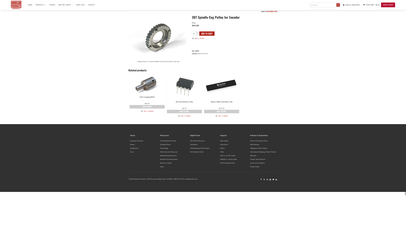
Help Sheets (224, 141)
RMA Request (254, 144)
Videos (222, 148)
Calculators (194, 144)
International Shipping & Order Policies (263, 152)
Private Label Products (257, 159)
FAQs (222, 152)
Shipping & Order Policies (258, 148)
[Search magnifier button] (338, 5)
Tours (132, 152)
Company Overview (136, 141)
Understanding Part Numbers (200, 148)
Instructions (224, 144)
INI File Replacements (227, 163)
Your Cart (372, 5)
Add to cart (207, 33)
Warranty (253, 155)
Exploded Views (165, 144)
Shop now (388, 5)
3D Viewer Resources (197, 141)
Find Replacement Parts (168, 141)
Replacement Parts (272, 11)
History (132, 144)
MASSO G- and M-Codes (228, 159)
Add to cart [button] (147, 106)
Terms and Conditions (257, 163)
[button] (198, 38)
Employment (134, 148)
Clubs (162, 167)
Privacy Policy (254, 167)
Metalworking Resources (168, 155)
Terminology (164, 148)
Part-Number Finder (197, 152)
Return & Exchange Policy (258, 141)
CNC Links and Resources (169, 152)
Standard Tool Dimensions (169, 159)
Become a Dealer (166, 163)
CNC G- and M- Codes (227, 155)
